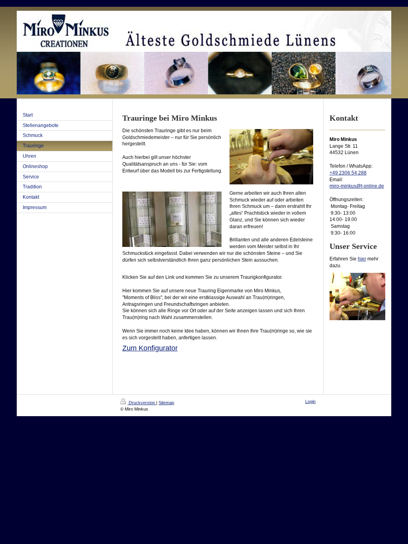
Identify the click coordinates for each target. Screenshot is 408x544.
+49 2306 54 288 (348, 173)
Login (310, 401)
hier (362, 259)
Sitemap (166, 402)
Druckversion (142, 402)
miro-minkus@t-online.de (357, 186)
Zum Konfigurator (150, 348)
